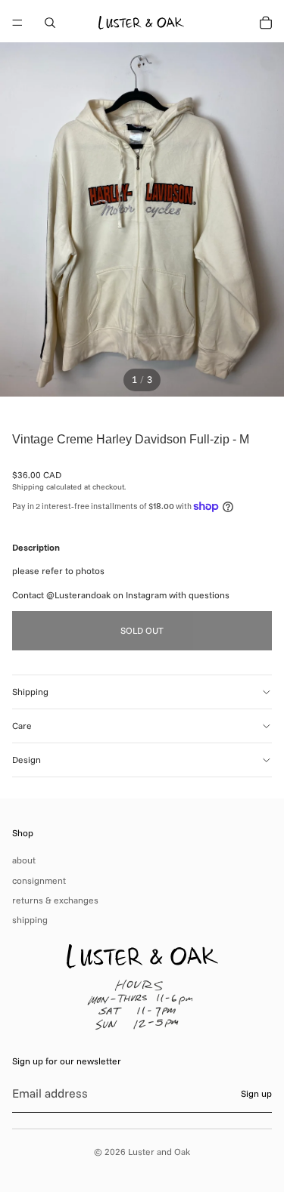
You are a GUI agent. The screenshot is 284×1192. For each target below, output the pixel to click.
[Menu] (17, 22)
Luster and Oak (159, 1151)
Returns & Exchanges (55, 900)
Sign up (256, 1093)
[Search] (50, 22)
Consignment (39, 880)
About (24, 860)
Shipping (30, 691)
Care (22, 725)
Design (26, 759)
